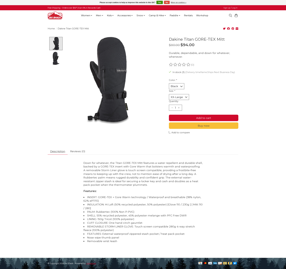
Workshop (202, 15)
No (167, 2)
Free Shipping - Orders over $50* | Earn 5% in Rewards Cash (74, 8)
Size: (172, 91)
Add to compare (180, 132)
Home (51, 28)
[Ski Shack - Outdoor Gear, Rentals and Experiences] (55, 15)
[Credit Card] (200, 263)
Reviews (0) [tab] (77, 151)
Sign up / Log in (230, 8)
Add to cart (203, 117)
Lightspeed (91, 263)
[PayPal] (225, 263)
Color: (173, 80)
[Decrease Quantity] (172, 108)
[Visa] (210, 263)
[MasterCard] (205, 263)
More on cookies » (178, 2)
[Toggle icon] (230, 15)
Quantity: (174, 101)
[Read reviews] (180, 65)
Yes (159, 2)
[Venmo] (235, 263)
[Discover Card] (220, 263)
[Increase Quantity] (179, 108)
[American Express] (215, 263)
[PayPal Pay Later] (230, 263)
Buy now (203, 125)
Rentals (188, 15)
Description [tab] (57, 151)
